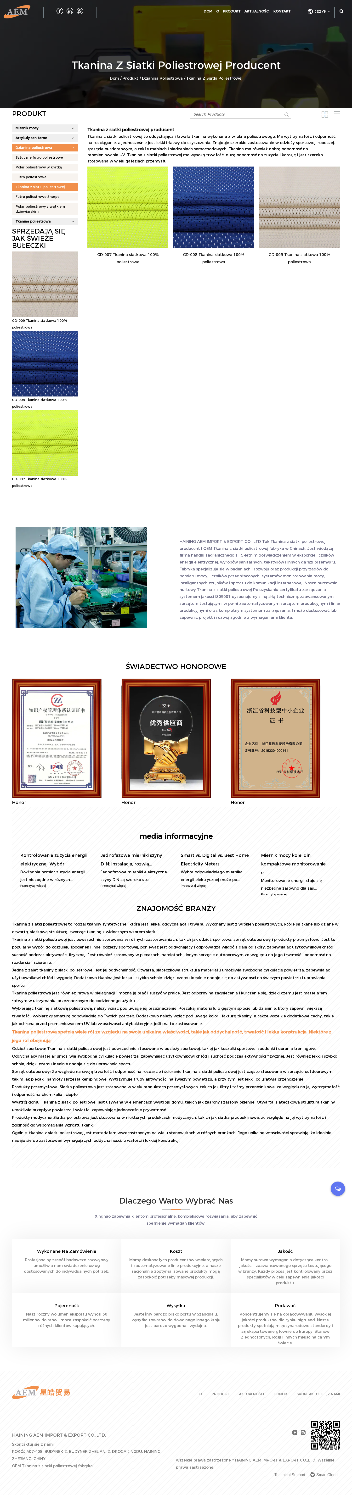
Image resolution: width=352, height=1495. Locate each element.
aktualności (251, 1394)
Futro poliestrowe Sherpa (38, 197)
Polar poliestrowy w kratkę (39, 167)
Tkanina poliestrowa (33, 221)
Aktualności (257, 11)
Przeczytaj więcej (33, 885)
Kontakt (282, 11)
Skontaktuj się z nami (318, 1394)
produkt (220, 1394)
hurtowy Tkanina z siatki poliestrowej (216, 589)
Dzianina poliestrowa (162, 78)
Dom (208, 11)
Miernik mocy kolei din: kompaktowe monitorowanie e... (293, 864)
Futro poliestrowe (31, 177)
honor (280, 1394)
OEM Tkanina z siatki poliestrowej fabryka (243, 548)
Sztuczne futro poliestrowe (39, 157)
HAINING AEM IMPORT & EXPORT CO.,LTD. (275, 1460)
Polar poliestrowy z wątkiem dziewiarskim (40, 209)
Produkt (232, 11)
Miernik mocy (27, 128)
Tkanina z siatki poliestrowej (40, 187)
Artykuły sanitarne (31, 138)
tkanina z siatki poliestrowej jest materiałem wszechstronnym (90, 1133)
